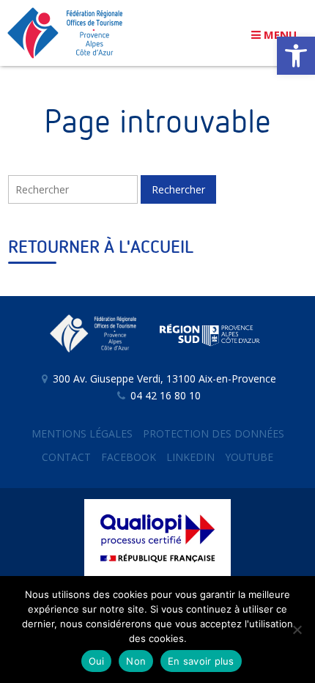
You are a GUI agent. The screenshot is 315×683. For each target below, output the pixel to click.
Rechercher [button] (178, 189)
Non (136, 661)
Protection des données (213, 433)
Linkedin (190, 457)
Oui (97, 661)
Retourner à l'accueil (100, 247)
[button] (296, 56)
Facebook (128, 457)
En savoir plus (201, 661)
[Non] (296, 629)
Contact (66, 457)
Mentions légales (82, 433)
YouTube (249, 457)
